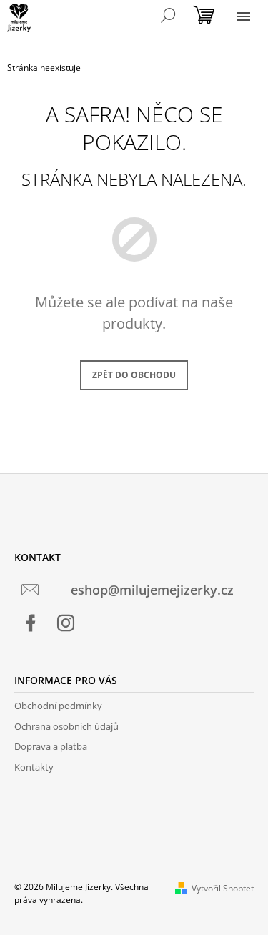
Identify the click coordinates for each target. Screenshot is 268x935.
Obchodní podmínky (58, 705)
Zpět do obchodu (134, 375)
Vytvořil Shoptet (223, 888)
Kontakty (34, 767)
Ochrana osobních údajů (66, 726)
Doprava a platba (50, 746)
